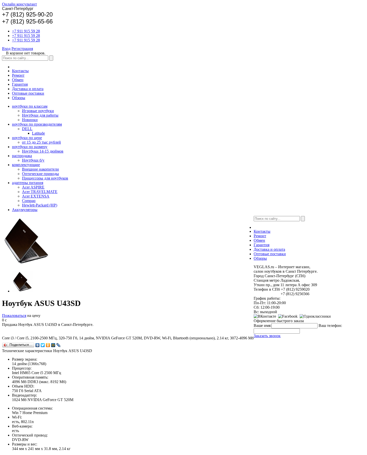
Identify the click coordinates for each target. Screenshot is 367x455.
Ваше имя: (262, 325)
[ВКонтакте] (37, 345)
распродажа (22, 156)
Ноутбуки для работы (40, 115)
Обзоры (18, 98)
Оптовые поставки (28, 93)
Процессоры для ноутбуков (45, 178)
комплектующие (26, 165)
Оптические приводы (40, 174)
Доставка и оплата (27, 89)
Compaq (28, 201)
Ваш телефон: (330, 325)
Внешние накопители (40, 169)
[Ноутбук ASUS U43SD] (22, 291)
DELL (27, 129)
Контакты (20, 71)
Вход (6, 48)
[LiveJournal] (58, 345)
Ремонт (18, 75)
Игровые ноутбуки (38, 111)
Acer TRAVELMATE (39, 192)
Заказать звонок (267, 336)
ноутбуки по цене (27, 138)
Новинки (30, 120)
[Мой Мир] (53, 345)
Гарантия (20, 84)
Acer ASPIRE (33, 187)
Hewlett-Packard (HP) (39, 205)
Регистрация (22, 48)
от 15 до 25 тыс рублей (41, 142)
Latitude (38, 133)
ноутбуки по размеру (29, 147)
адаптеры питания (27, 183)
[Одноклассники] (48, 345)
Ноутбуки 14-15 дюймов (42, 151)
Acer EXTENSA (35, 196)
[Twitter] (42, 345)
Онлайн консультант (19, 4)
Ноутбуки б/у (33, 160)
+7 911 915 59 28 (26, 31)
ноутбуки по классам (29, 106)
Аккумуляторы (24, 210)
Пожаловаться (14, 315)
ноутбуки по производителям (37, 124)
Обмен (17, 80)
